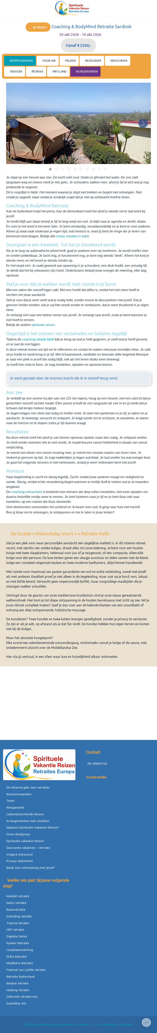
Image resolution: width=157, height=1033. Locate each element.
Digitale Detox (16, 936)
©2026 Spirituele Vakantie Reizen (49, 1024)
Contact (92, 752)
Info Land (59, 71)
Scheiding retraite (19, 916)
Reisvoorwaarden (18, 794)
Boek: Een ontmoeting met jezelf (30, 867)
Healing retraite (17, 990)
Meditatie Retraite (19, 963)
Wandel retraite (17, 896)
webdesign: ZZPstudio (116, 1024)
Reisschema (118, 60)
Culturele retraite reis (22, 996)
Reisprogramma (21, 60)
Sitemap (82, 1024)
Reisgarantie (15, 807)
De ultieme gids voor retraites (28, 787)
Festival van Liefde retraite (26, 970)
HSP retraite (15, 929)
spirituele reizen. (43, 325)
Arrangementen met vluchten (27, 821)
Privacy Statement (19, 861)
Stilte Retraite (16, 956)
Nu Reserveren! (86, 71)
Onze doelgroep (18, 834)
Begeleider (93, 60)
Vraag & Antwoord (19, 854)
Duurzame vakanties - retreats (28, 847)
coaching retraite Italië (38, 339)
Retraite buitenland (20, 976)
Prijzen (70, 60)
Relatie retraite (17, 983)
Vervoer (15, 71)
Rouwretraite (15, 909)
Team (10, 800)
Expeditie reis (16, 1003)
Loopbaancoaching (19, 950)
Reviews (37, 71)
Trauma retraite (17, 923)
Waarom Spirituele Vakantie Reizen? (32, 827)
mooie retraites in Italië (72, 236)
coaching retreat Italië (26, 492)
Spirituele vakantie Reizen (25, 841)
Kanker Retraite (17, 943)
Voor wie (49, 60)
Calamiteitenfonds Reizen (25, 814)
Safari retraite (16, 903)
